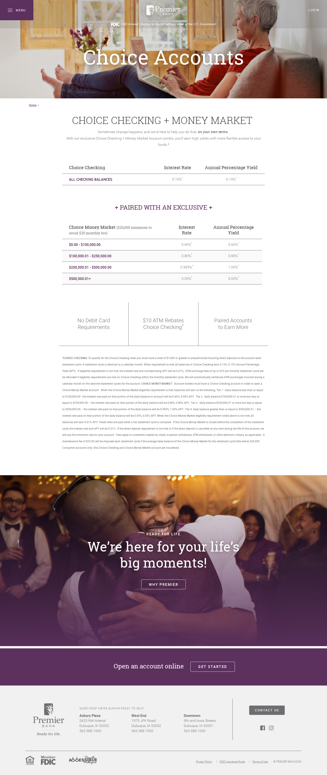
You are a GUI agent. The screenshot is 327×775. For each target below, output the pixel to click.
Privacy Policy (204, 761)
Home (32, 105)
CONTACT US (267, 710)
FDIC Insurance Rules (232, 761)
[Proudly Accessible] (83, 763)
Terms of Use (260, 761)
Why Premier (163, 584)
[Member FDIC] (48, 763)
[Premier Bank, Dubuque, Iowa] (163, 10)
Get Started (212, 666)
